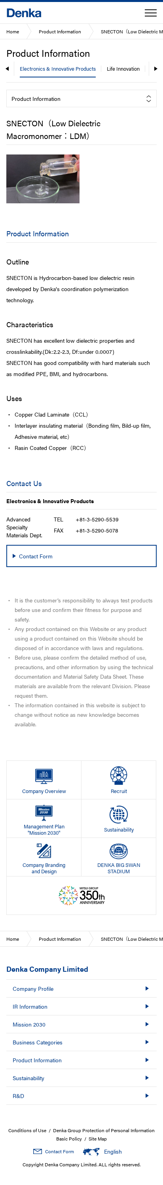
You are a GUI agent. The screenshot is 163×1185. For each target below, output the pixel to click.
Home (12, 31)
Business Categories (38, 1042)
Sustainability (28, 1078)
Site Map (98, 1138)
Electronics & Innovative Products (58, 68)
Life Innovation (123, 68)
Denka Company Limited (47, 969)
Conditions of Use (27, 1130)
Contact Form (59, 1151)
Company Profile (33, 988)
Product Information (60, 31)
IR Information (30, 1006)
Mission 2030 (29, 1024)
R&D (18, 1096)
